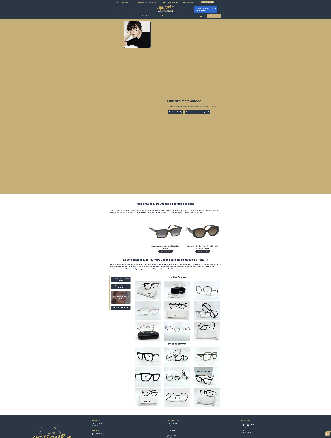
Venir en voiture (171, 430)
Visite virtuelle (245, 428)
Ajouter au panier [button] (202, 251)
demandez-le (132, 269)
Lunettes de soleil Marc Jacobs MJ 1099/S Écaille (202, 246)
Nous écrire (95, 425)
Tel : (93, 423)
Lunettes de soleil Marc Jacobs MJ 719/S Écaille (165, 246)
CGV (242, 430)
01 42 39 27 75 (98, 423)
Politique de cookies (247, 432)
